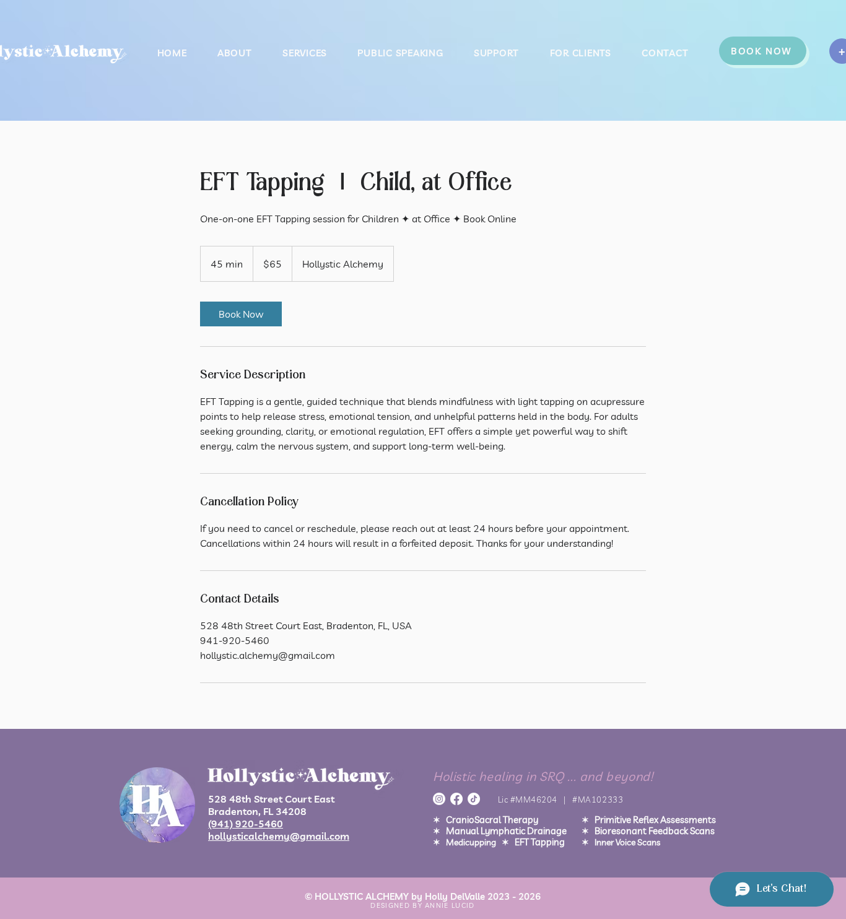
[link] (241, 314)
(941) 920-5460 (245, 823)
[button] (496, 53)
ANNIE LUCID (450, 905)
